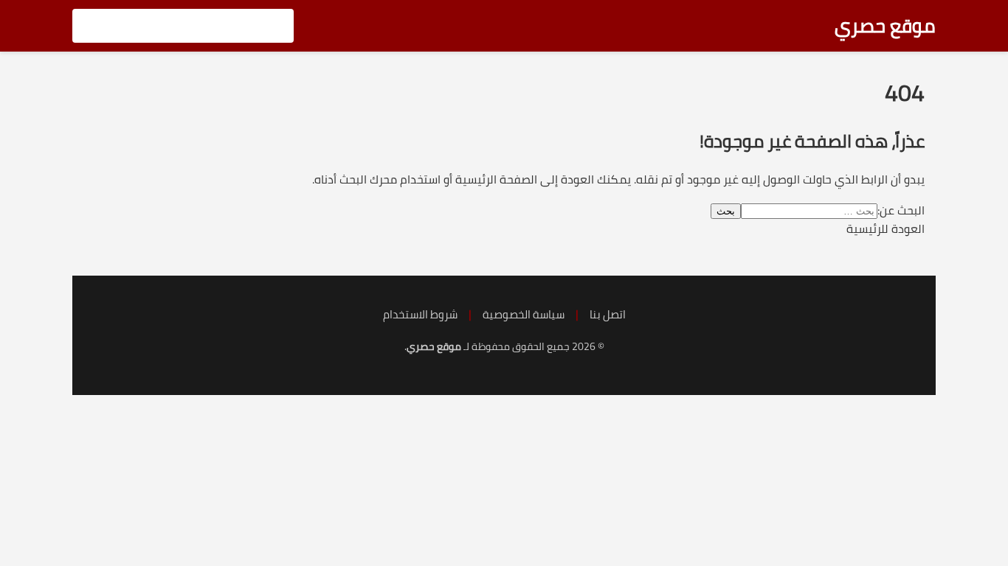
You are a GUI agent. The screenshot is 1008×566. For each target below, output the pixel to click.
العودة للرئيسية (885, 228)
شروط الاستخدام (420, 314)
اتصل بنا (608, 314)
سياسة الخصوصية (524, 314)
